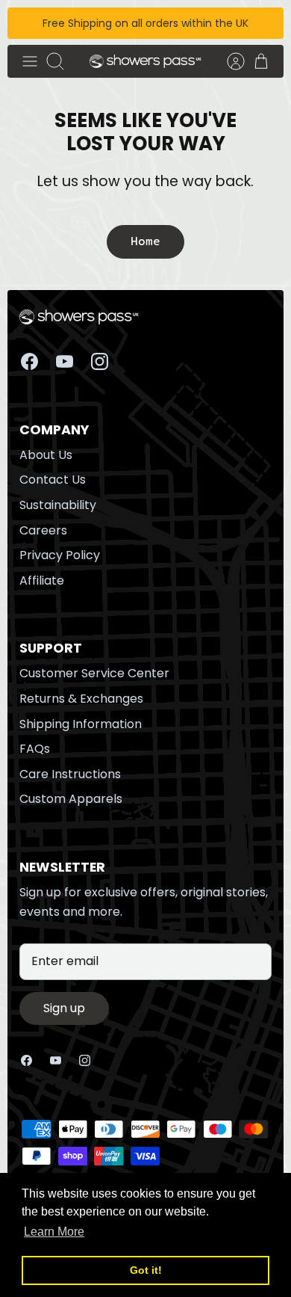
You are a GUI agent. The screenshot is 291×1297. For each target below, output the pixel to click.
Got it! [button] (146, 1270)
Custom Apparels (70, 798)
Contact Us (52, 479)
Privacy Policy (59, 555)
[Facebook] (29, 361)
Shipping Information (80, 724)
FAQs (34, 748)
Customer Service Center (94, 673)
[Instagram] (99, 361)
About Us (45, 454)
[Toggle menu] (29, 61)
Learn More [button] (54, 1231)
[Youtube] (64, 361)
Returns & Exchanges (81, 698)
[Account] (228, 61)
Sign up (64, 1008)
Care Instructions (70, 774)
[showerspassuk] (145, 62)
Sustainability (57, 505)
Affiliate (41, 580)
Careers (43, 530)
